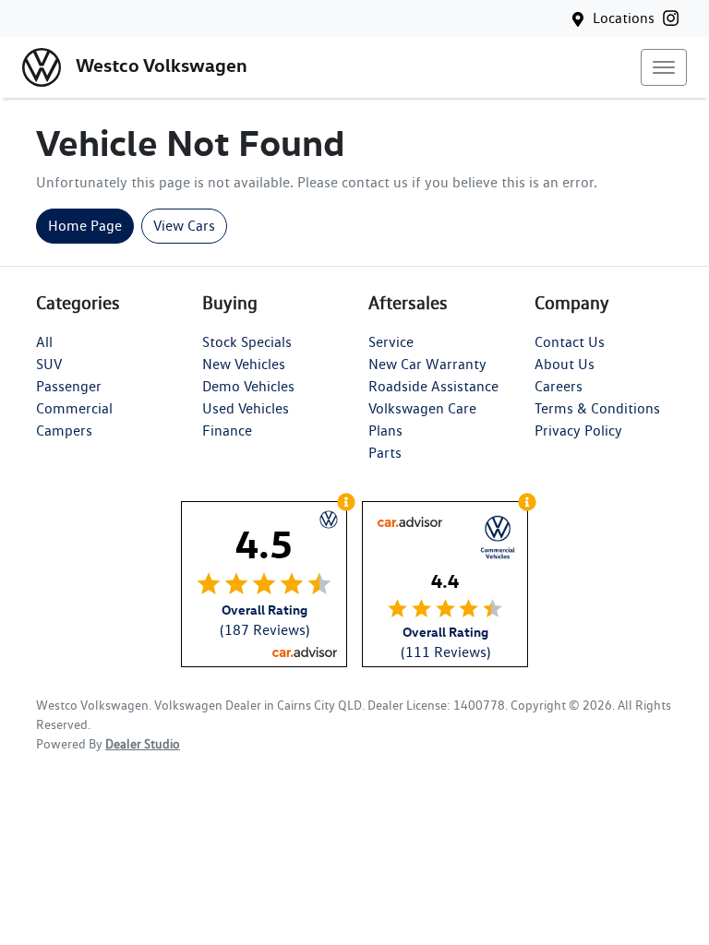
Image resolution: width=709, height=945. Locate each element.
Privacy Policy (578, 430)
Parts (385, 452)
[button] (664, 67)
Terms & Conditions (597, 408)
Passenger (69, 386)
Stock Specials (247, 342)
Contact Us (570, 342)
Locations (624, 18)
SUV (49, 364)
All (44, 342)
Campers (64, 430)
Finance (227, 430)
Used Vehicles (245, 408)
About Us (565, 364)
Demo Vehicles (248, 386)
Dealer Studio (142, 743)
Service (391, 342)
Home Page (85, 225)
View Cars (184, 225)
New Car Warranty (427, 364)
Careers (559, 386)
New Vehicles (243, 364)
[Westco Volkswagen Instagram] (674, 18)
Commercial (74, 408)
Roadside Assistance (433, 386)
